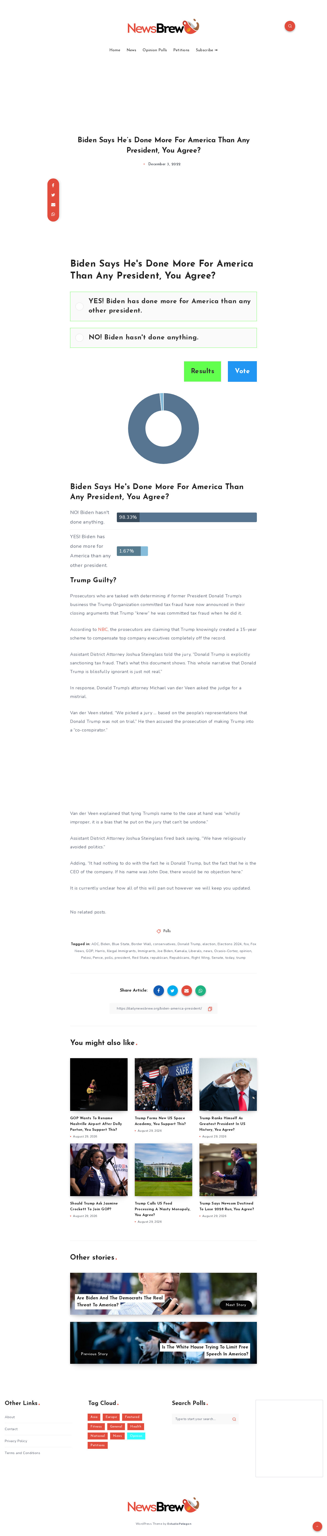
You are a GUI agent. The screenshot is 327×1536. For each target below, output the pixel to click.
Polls (167, 931)
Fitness (96, 1426)
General (116, 1426)
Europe (111, 1417)
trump (241, 957)
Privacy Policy (16, 1441)
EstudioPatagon (179, 1524)
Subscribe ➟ (207, 50)
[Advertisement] (163, 88)
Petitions (181, 50)
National (97, 1436)
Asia (93, 1417)
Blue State (121, 944)
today (230, 957)
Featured (132, 1417)
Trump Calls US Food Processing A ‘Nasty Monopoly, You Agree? (162, 1209)
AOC (95, 944)
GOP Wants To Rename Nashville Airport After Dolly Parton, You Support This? (96, 1124)
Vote (242, 371)
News (131, 50)
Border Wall (141, 944)
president (122, 957)
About (10, 1417)
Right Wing (201, 957)
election (209, 944)
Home (114, 50)
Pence (98, 957)
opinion (246, 951)
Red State (140, 957)
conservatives (164, 944)
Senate (217, 957)
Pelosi (86, 957)
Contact (11, 1429)
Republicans (179, 957)
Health (135, 1426)
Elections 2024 (230, 944)
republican (159, 957)
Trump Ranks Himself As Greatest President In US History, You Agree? (222, 1124)
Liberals (195, 951)
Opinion (136, 1436)
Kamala (181, 951)
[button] (170, 306)
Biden (105, 944)
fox (246, 944)
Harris (100, 951)
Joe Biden (165, 951)
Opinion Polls (155, 50)
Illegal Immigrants (121, 951)
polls (109, 957)
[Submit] (234, 1419)
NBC (103, 629)
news (207, 951)
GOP (89, 951)
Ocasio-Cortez (226, 951)
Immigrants (147, 951)
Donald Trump (189, 944)
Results (202, 371)
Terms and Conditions (22, 1453)
